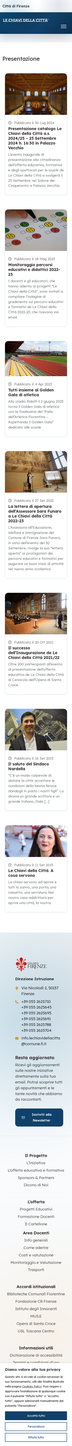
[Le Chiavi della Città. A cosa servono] (36, 841)
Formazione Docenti (36, 1216)
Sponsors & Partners (36, 1177)
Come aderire (36, 1247)
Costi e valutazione (36, 1255)
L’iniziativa (36, 1162)
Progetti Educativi (36, 1209)
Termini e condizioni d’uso (36, 1362)
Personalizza (36, 1426)
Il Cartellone (36, 1224)
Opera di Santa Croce (36, 1323)
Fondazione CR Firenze (36, 1301)
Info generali (36, 1240)
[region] (36, 1404)
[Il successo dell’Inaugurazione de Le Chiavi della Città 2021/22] (36, 613)
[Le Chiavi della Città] (31, 20)
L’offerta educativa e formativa (36, 1170)
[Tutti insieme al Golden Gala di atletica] (36, 358)
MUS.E (36, 1316)
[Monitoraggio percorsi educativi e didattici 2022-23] (36, 230)
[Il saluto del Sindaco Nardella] (36, 729)
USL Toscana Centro (36, 1331)
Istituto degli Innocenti (36, 1308)
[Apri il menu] (63, 25)
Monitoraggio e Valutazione (36, 1262)
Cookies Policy (31, 1386)
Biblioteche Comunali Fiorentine (36, 1293)
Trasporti (36, 1269)
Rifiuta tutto (36, 1437)
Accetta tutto (36, 1416)
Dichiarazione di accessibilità (36, 1355)
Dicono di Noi (36, 1184)
